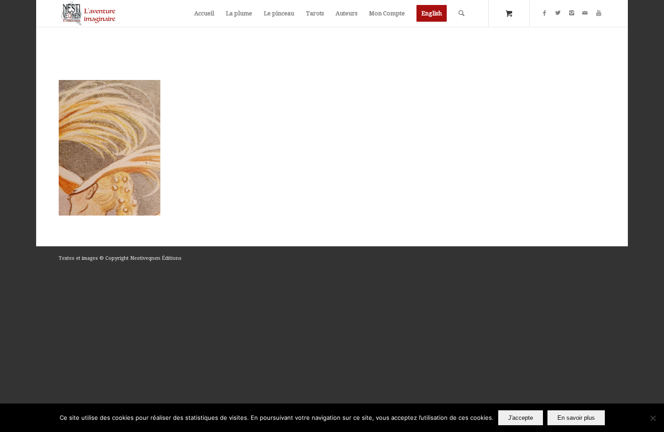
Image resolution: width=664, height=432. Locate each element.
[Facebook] (544, 13)
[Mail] (585, 13)
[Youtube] (598, 13)
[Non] (652, 418)
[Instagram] (571, 13)
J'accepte (520, 417)
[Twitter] (558, 13)
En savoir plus (576, 417)
